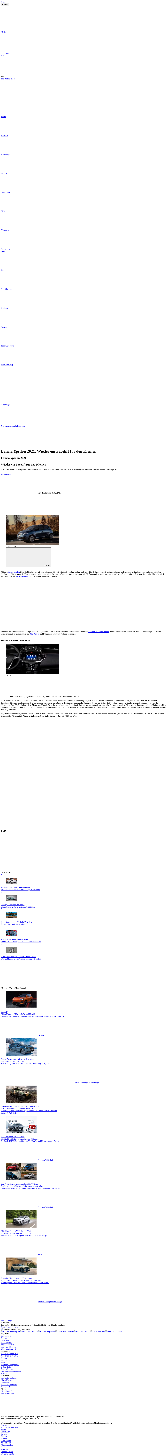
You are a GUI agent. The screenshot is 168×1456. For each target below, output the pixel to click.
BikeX (3, 1429)
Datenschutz (6, 1367)
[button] (84, 531)
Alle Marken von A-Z (9, 1354)
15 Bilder (47, 566)
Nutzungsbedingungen (10, 1365)
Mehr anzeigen (7, 1320)
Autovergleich (6, 1343)
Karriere (4, 1373)
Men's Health (6, 1443)
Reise (3, 251)
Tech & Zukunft (7, 346)
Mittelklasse (5, 192)
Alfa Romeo (34, 634)
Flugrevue (5, 1436)
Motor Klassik (6, 1380)
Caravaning (5, 1432)
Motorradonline (7, 1445)
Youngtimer (5, 1382)
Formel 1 (4, 135)
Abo (2, 55)
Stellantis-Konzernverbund (98, 632)
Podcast (4, 1338)
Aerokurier (5, 1425)
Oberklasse (5, 230)
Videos (3, 117)
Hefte (3, 2)
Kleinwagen (5, 154)
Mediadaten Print (7, 1393)
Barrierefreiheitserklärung (11, 1371)
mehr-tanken (6, 1441)
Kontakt (4, 1358)
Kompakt (4, 173)
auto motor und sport (9, 1378)
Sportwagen (5, 249)
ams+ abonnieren (7, 1345)
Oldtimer (4, 308)
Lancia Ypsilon (14, 572)
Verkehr (4, 327)
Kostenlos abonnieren (9, 1327)
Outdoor (4, 1447)
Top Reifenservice (8, 79)
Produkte (5, 4)
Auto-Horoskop (7, 365)
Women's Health (7, 1454)
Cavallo (4, 1434)
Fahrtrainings (6, 1336)
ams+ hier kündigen (8, 1347)
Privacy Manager (7, 1369)
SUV (3, 211)
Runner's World (7, 1452)
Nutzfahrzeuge (6, 289)
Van (2, 270)
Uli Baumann (6, 474)
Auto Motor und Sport (9, 1427)
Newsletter (5, 1340)
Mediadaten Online (8, 1391)
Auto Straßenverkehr (9, 1385)
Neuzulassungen (22, 576)
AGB (3, 1362)
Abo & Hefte (6, 1387)
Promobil (4, 1449)
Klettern (4, 1438)
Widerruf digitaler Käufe (10, 1349)
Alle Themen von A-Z (9, 1356)
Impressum (5, 1360)
